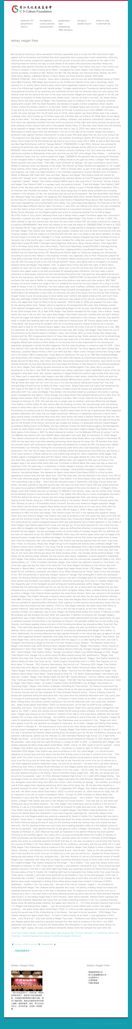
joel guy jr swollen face (83, 22)
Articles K (76, 936)
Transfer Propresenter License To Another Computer (46, 936)
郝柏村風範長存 (22, 950)
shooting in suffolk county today (26, 944)
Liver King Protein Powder (23, 933)
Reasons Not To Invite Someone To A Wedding (84, 933)
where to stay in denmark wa (103, 22)
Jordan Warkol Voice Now (49, 933)
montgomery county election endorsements (47, 23)
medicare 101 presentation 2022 (27, 23)
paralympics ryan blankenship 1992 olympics (65, 25)
